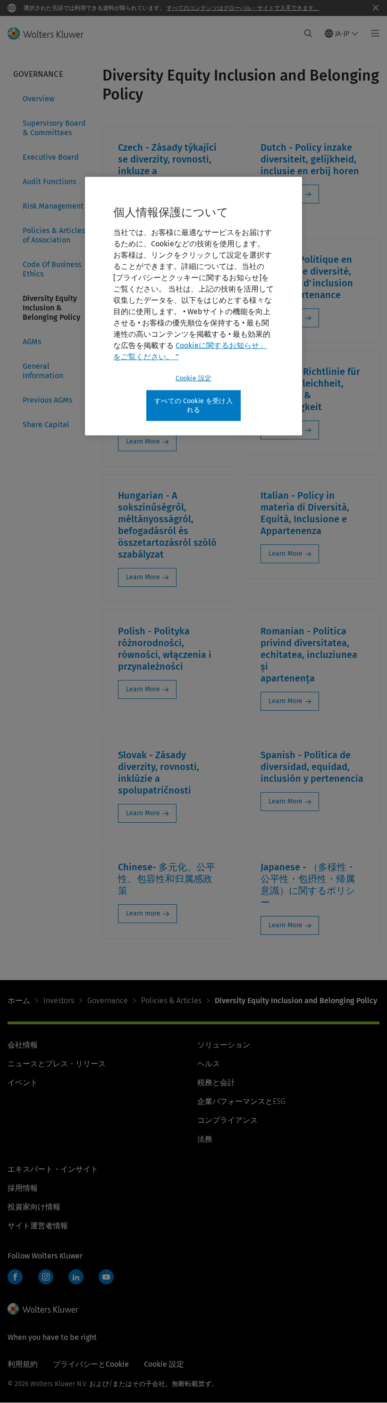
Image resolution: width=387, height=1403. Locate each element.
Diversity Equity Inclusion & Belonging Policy (51, 308)
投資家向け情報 (34, 1206)
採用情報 (23, 1188)
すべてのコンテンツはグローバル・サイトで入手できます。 (243, 8)
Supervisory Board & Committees (54, 128)
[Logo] (51, 33)
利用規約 (23, 1364)
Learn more (143, 913)
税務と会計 (216, 1082)
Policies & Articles (171, 1000)
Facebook (15, 1276)
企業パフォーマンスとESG (241, 1101)
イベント (23, 1082)
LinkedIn (76, 1276)
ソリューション (223, 1044)
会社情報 (23, 1044)
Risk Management (53, 206)
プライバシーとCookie (91, 1364)
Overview (38, 98)
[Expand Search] (308, 33)
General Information (43, 371)
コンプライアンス (227, 1120)
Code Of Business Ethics (52, 269)
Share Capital (46, 424)
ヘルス (208, 1063)
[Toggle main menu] (372, 33)
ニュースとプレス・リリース (57, 1063)
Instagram (45, 1276)
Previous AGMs (47, 400)
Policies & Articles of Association (54, 235)
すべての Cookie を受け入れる (193, 405)
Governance (107, 1000)
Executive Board (51, 157)
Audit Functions (49, 181)
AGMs (32, 341)
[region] (193, 306)
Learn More (143, 442)
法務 (204, 1139)
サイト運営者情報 (38, 1225)
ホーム (19, 1000)
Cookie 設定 (193, 378)
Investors (58, 1000)
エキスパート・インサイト (53, 1169)
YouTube (106, 1276)
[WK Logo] (43, 1308)
